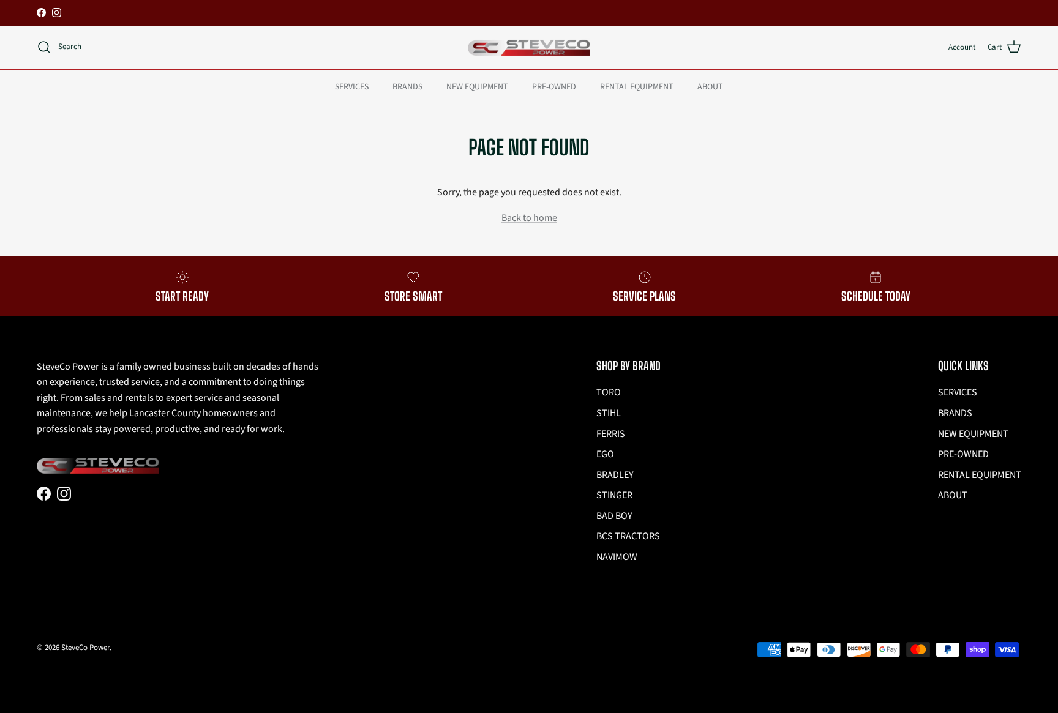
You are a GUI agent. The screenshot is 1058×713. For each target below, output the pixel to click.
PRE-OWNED (554, 86)
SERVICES (352, 86)
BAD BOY (614, 516)
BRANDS (407, 86)
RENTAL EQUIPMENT (636, 86)
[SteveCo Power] (529, 47)
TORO (608, 392)
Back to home (529, 218)
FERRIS (610, 434)
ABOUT (710, 86)
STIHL (608, 413)
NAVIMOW (616, 557)
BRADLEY (615, 475)
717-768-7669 (571, 15)
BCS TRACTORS (628, 536)
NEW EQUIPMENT (477, 86)
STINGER (614, 495)
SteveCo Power (85, 647)
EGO (605, 454)
